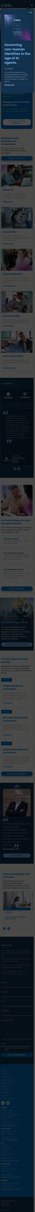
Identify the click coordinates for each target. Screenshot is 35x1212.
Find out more (9, 85)
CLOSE (30, 12)
